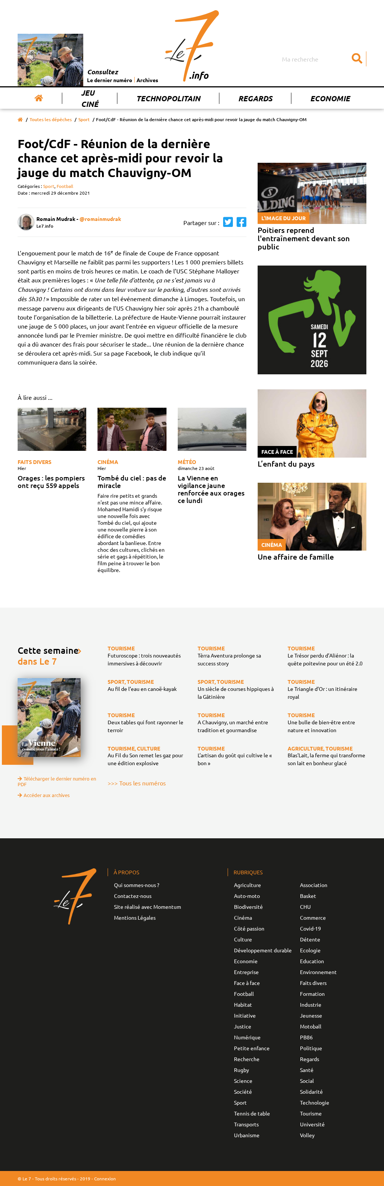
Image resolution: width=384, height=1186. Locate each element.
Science (243, 1080)
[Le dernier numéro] (52, 60)
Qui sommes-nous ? (136, 884)
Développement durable (263, 950)
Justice (242, 1026)
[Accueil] (38, 98)
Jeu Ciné (89, 98)
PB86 (306, 1037)
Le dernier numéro (109, 80)
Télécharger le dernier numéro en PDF (57, 781)
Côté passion (249, 928)
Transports (246, 1124)
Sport (84, 119)
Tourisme (311, 1113)
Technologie (314, 1102)
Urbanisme (247, 1135)
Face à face (247, 982)
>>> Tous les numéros (137, 783)
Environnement (318, 971)
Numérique (247, 1037)
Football (65, 186)
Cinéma (108, 461)
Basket (308, 895)
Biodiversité (248, 906)
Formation (312, 993)
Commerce (313, 917)
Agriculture (247, 884)
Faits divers (34, 461)
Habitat (243, 1004)
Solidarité (311, 1091)
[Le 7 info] (192, 45)
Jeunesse (311, 1015)
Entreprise (246, 971)
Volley (307, 1135)
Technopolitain (168, 98)
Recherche (247, 1058)
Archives (147, 80)
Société (243, 1091)
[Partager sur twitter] (226, 222)
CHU (305, 906)
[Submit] (357, 58)
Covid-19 (310, 928)
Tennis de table (252, 1113)
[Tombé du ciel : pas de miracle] (132, 429)
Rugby (241, 1069)
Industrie (310, 1004)
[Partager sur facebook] (239, 222)
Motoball (310, 1026)
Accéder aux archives (47, 795)
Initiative (245, 1015)
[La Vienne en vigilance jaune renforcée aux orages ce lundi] (212, 429)
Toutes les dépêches (51, 119)
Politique (311, 1048)
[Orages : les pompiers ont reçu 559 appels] (52, 429)
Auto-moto (247, 895)
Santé (307, 1069)
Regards (255, 98)
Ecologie (310, 950)
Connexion (105, 1178)
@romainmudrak (100, 218)
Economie (330, 98)
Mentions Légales (135, 917)
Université (312, 1124)
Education (312, 961)
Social (307, 1080)
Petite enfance (252, 1048)
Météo (187, 461)
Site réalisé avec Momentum (147, 906)
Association (313, 884)
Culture (243, 939)
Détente (310, 939)
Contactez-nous (133, 895)
